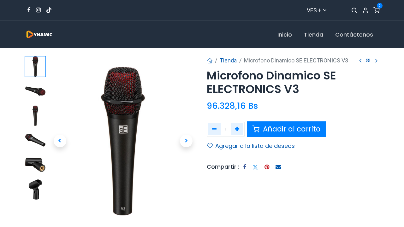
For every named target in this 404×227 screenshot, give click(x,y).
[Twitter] (255, 167)
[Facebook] (244, 167)
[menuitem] (284, 34)
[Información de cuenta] (365, 10)
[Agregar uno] (237, 129)
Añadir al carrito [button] (290, 129)
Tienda (228, 60)
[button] (60, 141)
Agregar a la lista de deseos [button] (255, 146)
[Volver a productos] (368, 60)
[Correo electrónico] (278, 167)
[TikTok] (49, 10)
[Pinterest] (266, 167)
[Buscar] (354, 10)
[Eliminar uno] (214, 129)
